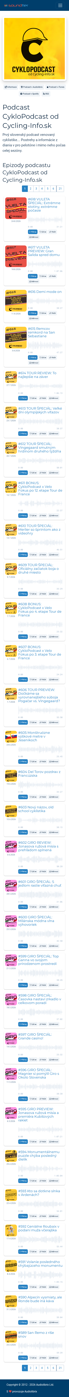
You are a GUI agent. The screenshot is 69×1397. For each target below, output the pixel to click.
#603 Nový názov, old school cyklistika (36, 809)
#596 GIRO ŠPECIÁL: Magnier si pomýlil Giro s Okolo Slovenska (38, 1073)
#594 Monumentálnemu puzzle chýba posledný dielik (38, 1155)
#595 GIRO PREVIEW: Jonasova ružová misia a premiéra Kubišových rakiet (38, 1114)
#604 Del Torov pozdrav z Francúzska (39, 774)
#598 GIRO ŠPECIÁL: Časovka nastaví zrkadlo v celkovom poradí (39, 999)
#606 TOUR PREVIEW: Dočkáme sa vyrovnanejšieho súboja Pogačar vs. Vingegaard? (39, 695)
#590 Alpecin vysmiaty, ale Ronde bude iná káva (40, 1299)
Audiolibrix (30, 1391)
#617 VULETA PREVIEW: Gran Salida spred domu (44, 251)
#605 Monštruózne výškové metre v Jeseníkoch (34, 736)
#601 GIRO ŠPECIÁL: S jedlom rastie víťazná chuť (39, 883)
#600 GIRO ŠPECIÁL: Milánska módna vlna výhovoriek (36, 921)
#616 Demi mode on (45, 292)
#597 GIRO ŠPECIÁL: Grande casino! (35, 1036)
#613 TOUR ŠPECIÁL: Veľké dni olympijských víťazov (40, 410)
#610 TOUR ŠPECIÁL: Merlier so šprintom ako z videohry (39, 529)
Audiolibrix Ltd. (45, 1384)
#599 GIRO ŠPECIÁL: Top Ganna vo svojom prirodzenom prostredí (38, 960)
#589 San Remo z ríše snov (36, 1334)
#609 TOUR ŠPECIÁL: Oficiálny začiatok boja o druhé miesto (38, 568)
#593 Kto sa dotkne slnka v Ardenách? (39, 1193)
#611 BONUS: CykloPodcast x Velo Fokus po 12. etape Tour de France (40, 488)
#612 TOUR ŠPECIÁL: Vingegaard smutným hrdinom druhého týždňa (39, 447)
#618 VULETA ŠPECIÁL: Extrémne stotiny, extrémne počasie (44, 204)
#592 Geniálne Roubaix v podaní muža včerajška (38, 1228)
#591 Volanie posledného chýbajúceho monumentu (40, 1264)
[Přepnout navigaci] (60, 5)
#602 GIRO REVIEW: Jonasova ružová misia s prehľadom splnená (38, 846)
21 (60, 188)
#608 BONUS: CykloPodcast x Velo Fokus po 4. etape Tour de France (39, 609)
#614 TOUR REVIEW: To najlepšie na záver (37, 375)
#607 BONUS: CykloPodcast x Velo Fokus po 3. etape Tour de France (39, 652)
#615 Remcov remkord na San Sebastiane (41, 332)
